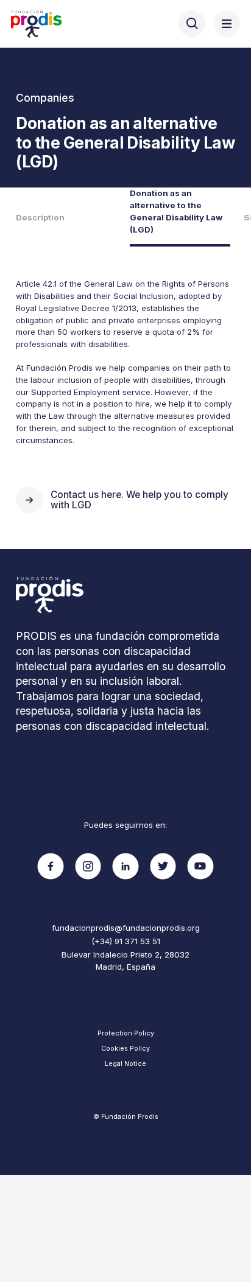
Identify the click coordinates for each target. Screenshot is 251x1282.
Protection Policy (125, 1033)
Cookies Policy (125, 1048)
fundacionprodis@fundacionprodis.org (126, 928)
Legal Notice (125, 1063)
